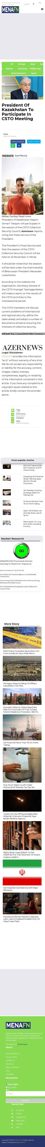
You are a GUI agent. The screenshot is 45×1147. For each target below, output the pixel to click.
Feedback (10, 1074)
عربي (26, 3)
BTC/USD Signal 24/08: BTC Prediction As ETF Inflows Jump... (32, 467)
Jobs (7, 1071)
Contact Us (10, 1060)
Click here (22, 1044)
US (8, 64)
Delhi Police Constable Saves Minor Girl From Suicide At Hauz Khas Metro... (21, 652)
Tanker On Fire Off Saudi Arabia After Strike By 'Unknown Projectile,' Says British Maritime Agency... (20, 816)
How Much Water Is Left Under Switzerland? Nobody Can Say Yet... (19, 786)
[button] (33, 3)
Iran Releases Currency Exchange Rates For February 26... (32, 492)
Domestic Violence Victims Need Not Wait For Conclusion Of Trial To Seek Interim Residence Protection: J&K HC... (21, 709)
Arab (32, 64)
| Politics (8, 69)
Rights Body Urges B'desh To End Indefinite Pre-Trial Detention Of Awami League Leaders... (21, 854)
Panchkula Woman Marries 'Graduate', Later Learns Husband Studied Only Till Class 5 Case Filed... (21, 919)
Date (5, 134)
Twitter (19, 1114)
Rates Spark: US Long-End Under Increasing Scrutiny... (32, 524)
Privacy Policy (11, 1057)
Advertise (9, 1064)
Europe (21, 64)
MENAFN (8, 155)
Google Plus (21, 1117)
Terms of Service (12, 1054)
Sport (32, 73)
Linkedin (19, 1124)
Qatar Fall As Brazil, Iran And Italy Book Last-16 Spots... (32, 513)
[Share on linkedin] (19, 145)
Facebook (20, 1110)
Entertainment (15, 73)
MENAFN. (18, 1140)
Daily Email (20, 1121)
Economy (22, 69)
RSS (17, 1127)
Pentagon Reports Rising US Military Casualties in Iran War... (20, 684)
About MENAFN (12, 1067)
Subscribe (25, 1100)
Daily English (12, 1084)
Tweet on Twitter (33, 141)
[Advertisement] (22, 36)
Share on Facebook (18, 141)
